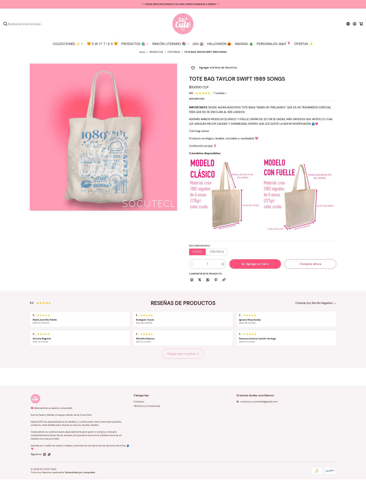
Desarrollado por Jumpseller (80, 472)
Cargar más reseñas (181, 354)
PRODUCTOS (156, 52)
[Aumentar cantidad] (223, 264)
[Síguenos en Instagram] (44, 454)
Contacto (139, 401)
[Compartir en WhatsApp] (208, 280)
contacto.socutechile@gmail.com (259, 401)
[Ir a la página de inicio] (183, 24)
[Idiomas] (348, 24)
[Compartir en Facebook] (192, 280)
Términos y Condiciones (147, 405)
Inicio (142, 52)
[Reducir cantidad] (192, 264)
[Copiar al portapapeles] (224, 280)
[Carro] (361, 24)
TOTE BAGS (173, 52)
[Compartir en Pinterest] (216, 280)
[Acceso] (354, 24)
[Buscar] (5, 24)
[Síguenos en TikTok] (49, 454)
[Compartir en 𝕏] (200, 280)
